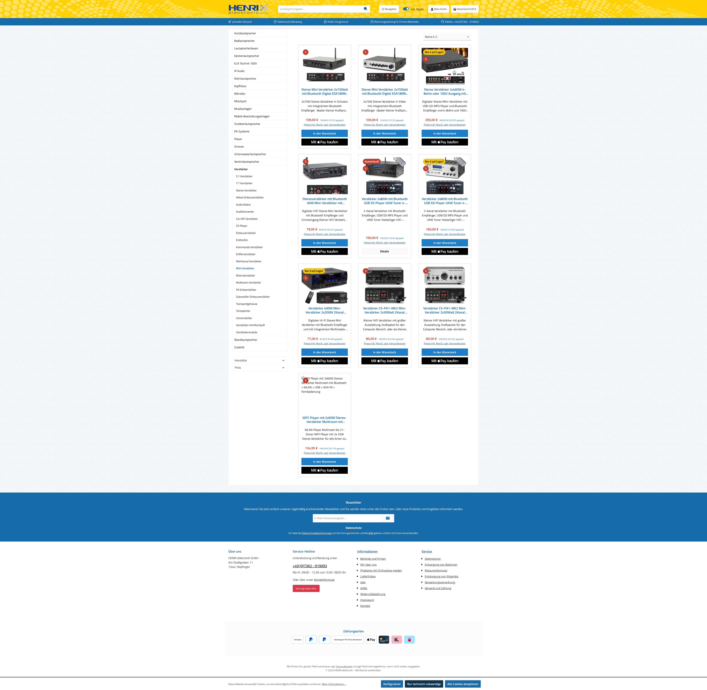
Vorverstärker (244, 318)
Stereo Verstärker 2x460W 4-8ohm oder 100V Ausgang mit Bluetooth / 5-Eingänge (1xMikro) (445, 91)
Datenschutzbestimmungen (317, 533)
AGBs (363, 588)
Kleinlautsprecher (245, 78)
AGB (370, 533)
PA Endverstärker (246, 290)
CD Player (241, 226)
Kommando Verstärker (249, 247)
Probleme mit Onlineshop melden (381, 570)
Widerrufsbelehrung (372, 594)
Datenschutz (433, 558)
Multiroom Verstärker (248, 282)
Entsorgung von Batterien (441, 564)
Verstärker (241, 169)
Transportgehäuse (246, 304)
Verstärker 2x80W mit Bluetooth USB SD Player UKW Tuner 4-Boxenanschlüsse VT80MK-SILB (445, 201)
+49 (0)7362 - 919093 (310, 566)
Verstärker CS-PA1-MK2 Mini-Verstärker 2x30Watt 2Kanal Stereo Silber (444, 310)
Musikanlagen (243, 108)
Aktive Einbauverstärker (250, 197)
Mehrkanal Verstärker (248, 261)
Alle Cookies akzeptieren (462, 684)
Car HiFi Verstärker (247, 219)
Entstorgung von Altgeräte (441, 576)
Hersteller (241, 360)
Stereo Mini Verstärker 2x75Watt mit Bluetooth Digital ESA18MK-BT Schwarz (324, 91)
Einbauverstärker (246, 233)
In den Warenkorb (324, 133)
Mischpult (240, 101)
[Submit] (387, 518)
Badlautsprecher (244, 40)
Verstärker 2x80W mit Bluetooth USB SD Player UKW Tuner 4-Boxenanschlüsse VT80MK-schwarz (385, 201)
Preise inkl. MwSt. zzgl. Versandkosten (325, 125)
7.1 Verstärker (244, 183)
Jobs (362, 582)
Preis (238, 367)
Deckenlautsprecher (246, 56)
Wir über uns (368, 564)
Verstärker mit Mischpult (250, 325)
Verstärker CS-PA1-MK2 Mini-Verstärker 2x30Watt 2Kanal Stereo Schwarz (384, 310)
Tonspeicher (243, 311)
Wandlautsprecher (245, 339)
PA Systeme (241, 131)
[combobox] (320, 9)
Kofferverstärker (245, 254)
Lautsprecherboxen (246, 48)
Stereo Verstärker (246, 190)
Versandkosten (344, 666)
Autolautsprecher (245, 33)
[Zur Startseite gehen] (248, 9)
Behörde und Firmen (373, 558)
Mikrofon (239, 93)
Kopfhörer (240, 86)
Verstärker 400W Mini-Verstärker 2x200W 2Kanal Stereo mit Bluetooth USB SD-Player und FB (324, 310)
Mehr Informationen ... (334, 684)
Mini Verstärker (245, 268)
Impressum (367, 600)
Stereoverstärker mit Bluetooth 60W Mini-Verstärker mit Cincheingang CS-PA (325, 201)
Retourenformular (436, 570)
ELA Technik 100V (245, 63)
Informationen (367, 551)
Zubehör (239, 347)
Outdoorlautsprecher (247, 124)
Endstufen (242, 240)
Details (384, 251)
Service (427, 551)
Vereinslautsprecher (246, 161)
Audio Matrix (243, 204)
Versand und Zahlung (438, 588)
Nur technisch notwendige (424, 684)
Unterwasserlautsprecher (250, 154)
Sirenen (239, 146)
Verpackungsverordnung (440, 582)
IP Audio (239, 71)
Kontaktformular (324, 579)
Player (238, 139)
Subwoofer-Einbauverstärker (253, 297)
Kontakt (365, 606)
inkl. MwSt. (413, 9)
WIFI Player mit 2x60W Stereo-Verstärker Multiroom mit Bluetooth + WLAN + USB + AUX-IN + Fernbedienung (324, 420)
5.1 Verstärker (244, 176)
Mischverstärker (245, 275)
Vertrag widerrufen (306, 588)
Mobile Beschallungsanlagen (252, 116)
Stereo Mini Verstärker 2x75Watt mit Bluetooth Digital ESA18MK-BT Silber (384, 91)
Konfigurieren (392, 684)
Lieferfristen (368, 576)
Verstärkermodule (246, 332)
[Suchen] (365, 9)
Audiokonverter (245, 211)
